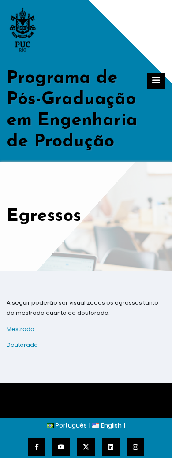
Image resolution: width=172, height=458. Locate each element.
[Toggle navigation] (156, 81)
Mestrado (20, 329)
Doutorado (22, 345)
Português (70, 425)
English (110, 425)
